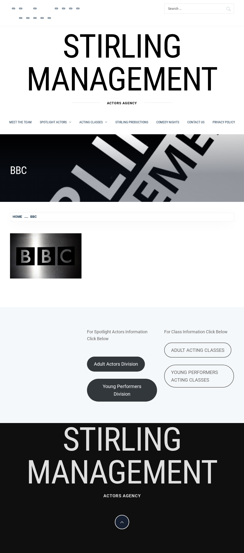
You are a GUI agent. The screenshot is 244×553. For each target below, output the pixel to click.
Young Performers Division (122, 390)
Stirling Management (121, 63)
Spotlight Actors (53, 122)
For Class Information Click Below (196, 331)
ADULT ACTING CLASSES (197, 350)
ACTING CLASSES (91, 122)
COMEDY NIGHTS (167, 122)
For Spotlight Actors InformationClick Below (117, 335)
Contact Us (195, 122)
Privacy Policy (224, 122)
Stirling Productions (131, 122)
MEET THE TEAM (20, 122)
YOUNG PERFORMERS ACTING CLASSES (194, 376)
